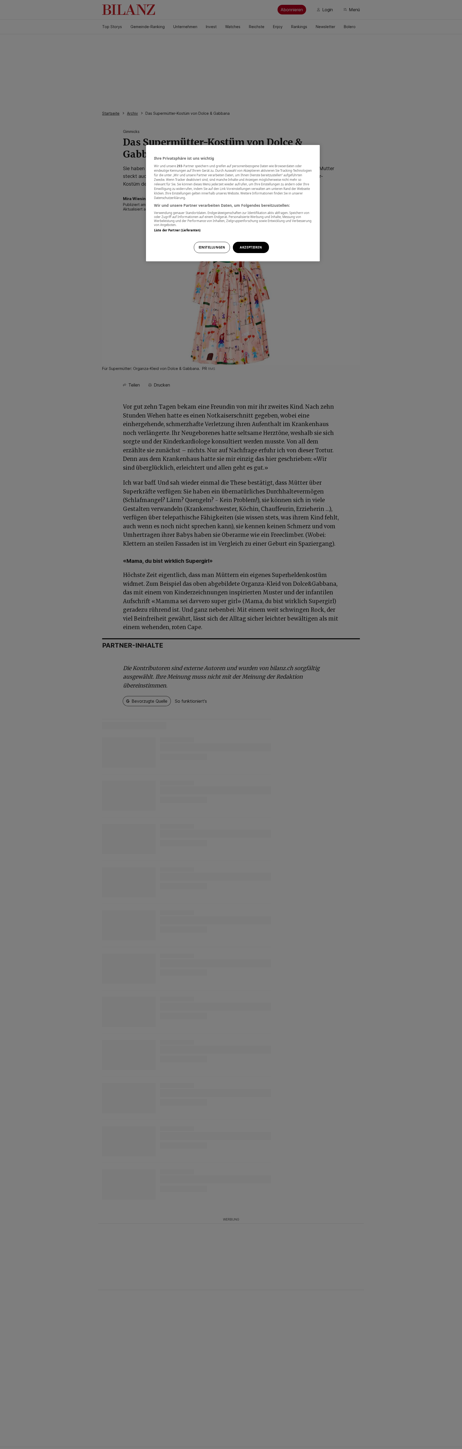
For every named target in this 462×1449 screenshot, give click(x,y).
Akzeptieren (251, 247)
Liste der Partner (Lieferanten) (177, 230)
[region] (233, 203)
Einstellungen (212, 247)
